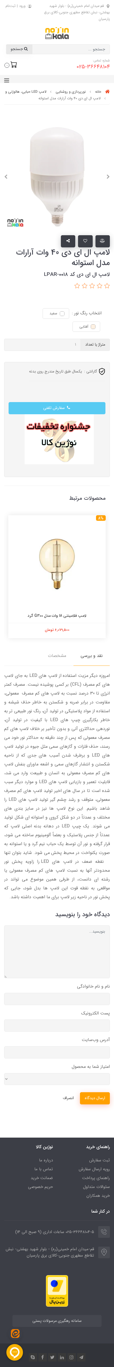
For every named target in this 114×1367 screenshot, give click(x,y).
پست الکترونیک (95, 1013)
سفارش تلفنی (54, 408)
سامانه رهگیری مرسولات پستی (57, 1321)
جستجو (17, 49)
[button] (10, 65)
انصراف (68, 1098)
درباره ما (46, 1160)
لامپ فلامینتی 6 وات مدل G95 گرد (56, 616)
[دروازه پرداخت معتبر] (57, 1290)
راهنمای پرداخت (96, 1178)
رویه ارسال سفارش (94, 1169)
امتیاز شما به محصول (91, 1066)
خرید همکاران (98, 1195)
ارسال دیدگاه (95, 1098)
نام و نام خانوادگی (93, 986)
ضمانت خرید (42, 1178)
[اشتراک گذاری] (68, 241)
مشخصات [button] (57, 655)
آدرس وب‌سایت (96, 1039)
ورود (22, 6)
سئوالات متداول (96, 1187)
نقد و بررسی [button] (92, 655)
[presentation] (108, 177)
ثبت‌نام (10, 6)
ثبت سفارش (99, 1160)
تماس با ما (43, 1169)
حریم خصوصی (40, 1187)
